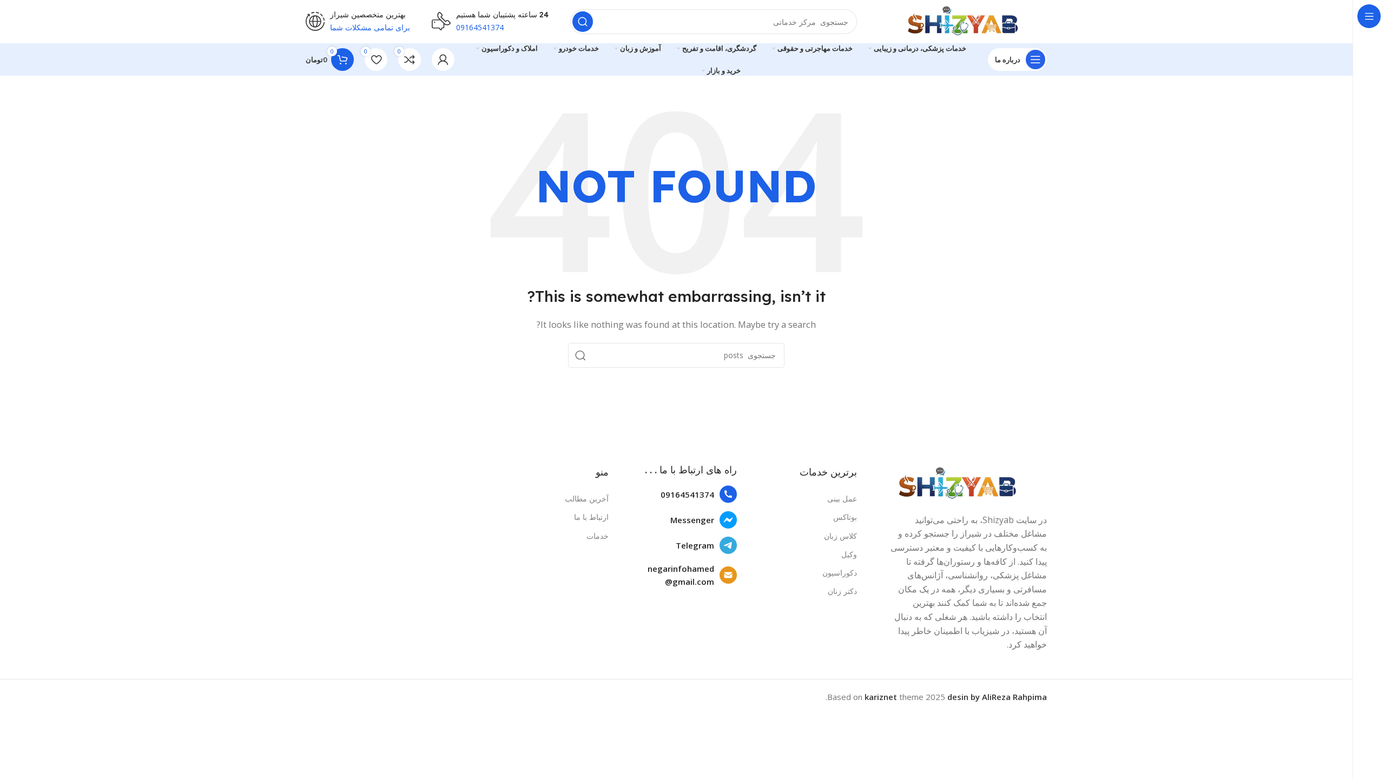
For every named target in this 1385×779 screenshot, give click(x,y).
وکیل (849, 554)
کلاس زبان (840, 536)
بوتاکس (845, 517)
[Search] (582, 21)
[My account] (443, 59)
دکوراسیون (839, 572)
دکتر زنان (842, 591)
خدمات (597, 536)
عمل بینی (842, 498)
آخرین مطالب (587, 498)
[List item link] (677, 494)
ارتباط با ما (591, 517)
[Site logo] (963, 20)
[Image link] (957, 482)
